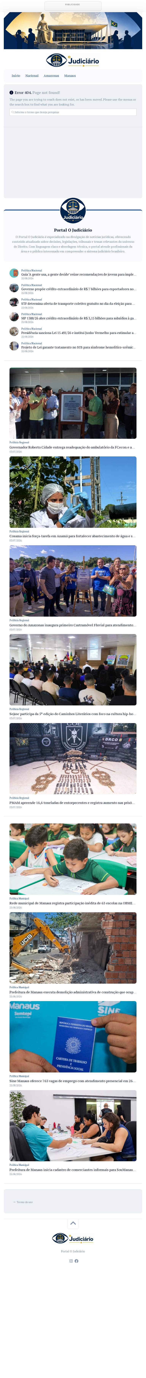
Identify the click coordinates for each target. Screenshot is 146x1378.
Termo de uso (25, 1202)
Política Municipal (19, 898)
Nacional (31, 76)
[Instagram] (71, 1261)
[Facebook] (76, 1261)
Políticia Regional (19, 442)
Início (16, 76)
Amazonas (51, 76)
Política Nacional (31, 270)
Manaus (70, 76)
